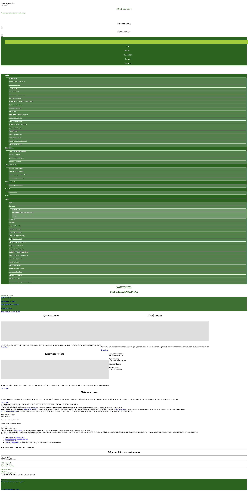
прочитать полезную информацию (16, 439)
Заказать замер (20, 13)
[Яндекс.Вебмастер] (23, 489)
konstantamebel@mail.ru (8, 473)
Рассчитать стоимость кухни (10, 311)
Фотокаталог (7, 296)
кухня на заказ (121, 409)
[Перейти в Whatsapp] (2, 19)
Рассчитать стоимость (8, 13)
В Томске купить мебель (9, 411)
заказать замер (9, 440)
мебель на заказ (32, 407)
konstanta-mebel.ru (6, 469)
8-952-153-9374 (124, 9)
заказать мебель (18, 430)
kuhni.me (3, 471)
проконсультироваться (12, 442)
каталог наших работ (17, 437)
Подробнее (4, 347)
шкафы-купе (26, 409)
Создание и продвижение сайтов (10, 489)
